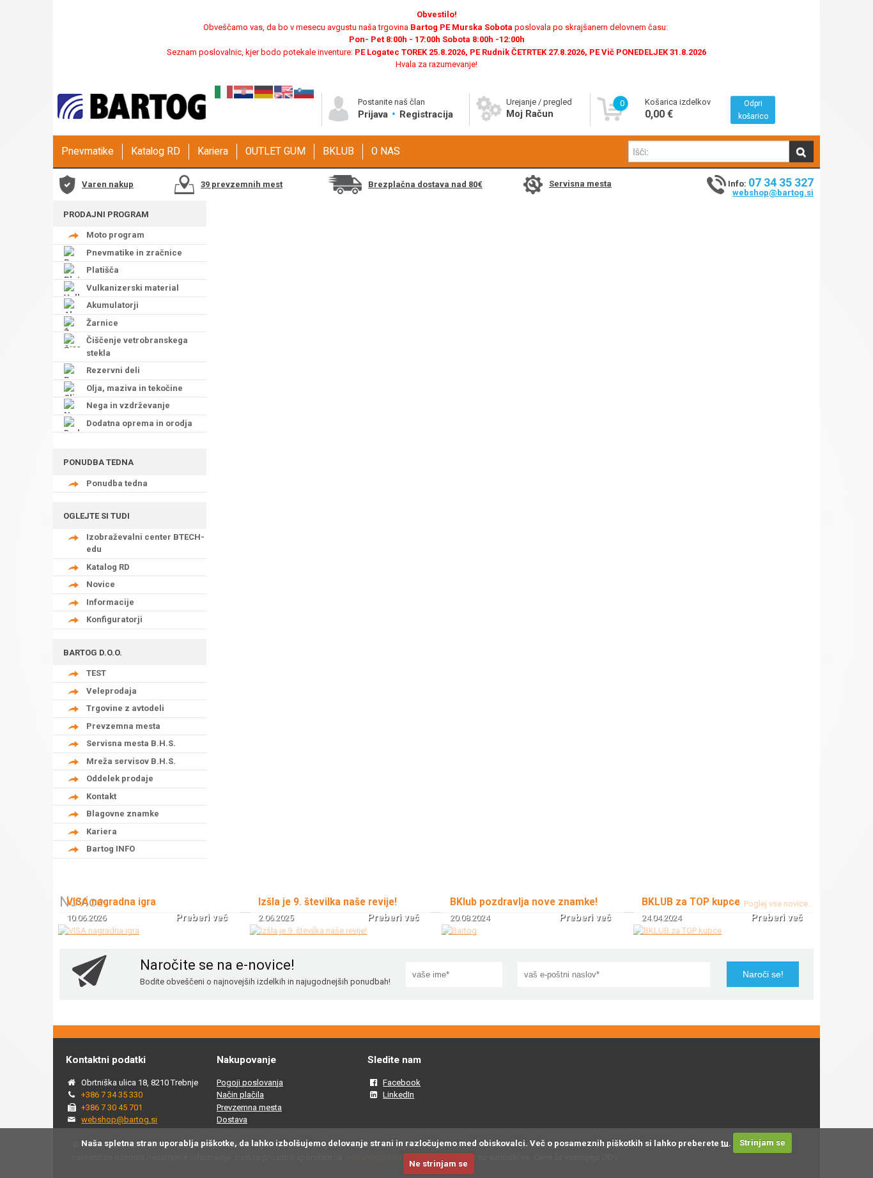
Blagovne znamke (122, 813)
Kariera (212, 151)
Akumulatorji (112, 305)
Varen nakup (108, 184)
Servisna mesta (580, 183)
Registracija (426, 114)
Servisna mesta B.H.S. (131, 743)
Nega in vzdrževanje (128, 405)
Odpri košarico (753, 110)
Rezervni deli (113, 370)
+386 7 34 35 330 (112, 1094)
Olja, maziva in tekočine (134, 388)
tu (725, 1142)
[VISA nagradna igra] (98, 930)
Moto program (115, 235)
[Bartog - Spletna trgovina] (129, 131)
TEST (96, 673)
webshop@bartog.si (773, 192)
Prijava (374, 114)
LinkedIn (398, 1094)
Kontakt (101, 796)
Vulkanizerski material (132, 288)
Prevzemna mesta (123, 726)
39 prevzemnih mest (241, 184)
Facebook (402, 1082)
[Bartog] (459, 930)
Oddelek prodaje (119, 778)
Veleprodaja (111, 691)
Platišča (102, 270)
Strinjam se (762, 1142)
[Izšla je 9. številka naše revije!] (308, 930)
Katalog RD (155, 151)
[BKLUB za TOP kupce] (677, 930)
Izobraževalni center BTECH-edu (145, 543)
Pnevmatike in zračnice (134, 252)
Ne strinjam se (438, 1163)
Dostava (232, 1119)
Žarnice (102, 323)
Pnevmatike (87, 151)
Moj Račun (529, 113)
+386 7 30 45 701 (112, 1107)
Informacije (110, 602)
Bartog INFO (110, 848)
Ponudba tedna (117, 483)
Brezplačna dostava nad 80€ (425, 184)
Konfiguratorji (114, 619)
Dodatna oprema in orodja (139, 423)
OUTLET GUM (275, 151)
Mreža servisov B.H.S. (131, 761)
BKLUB (338, 151)
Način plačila (240, 1094)
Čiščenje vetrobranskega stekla (137, 346)
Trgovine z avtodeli (125, 708)
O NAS (385, 151)
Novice (100, 584)
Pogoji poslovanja (250, 1082)
